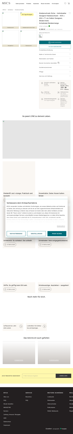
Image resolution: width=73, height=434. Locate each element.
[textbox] (39, 376)
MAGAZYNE (7, 407)
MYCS (6, 393)
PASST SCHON (57, 233)
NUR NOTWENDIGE (16, 233)
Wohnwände (51, 400)
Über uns (6, 396)
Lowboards (50, 396)
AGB (5, 418)
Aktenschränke (51, 404)
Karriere (6, 411)
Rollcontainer (51, 407)
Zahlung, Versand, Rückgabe (12, 414)
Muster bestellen (8, 404)
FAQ (5, 400)
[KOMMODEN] (23, 353)
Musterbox (29, 396)
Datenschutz (61, 226)
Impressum (7, 425)
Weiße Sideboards (52, 411)
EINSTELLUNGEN (36, 233)
